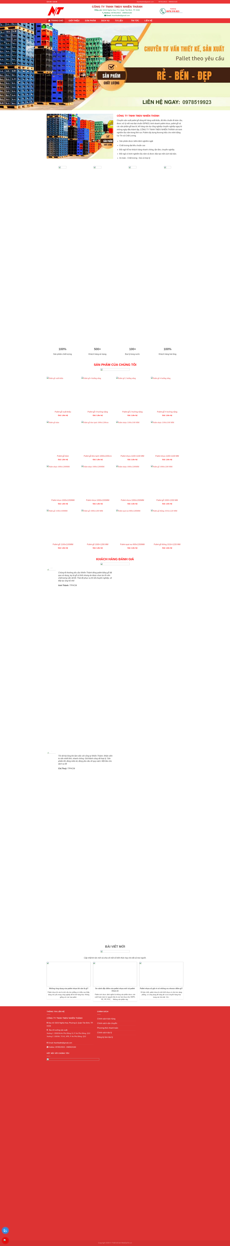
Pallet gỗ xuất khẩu (63, 412)
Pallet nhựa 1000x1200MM (63, 500)
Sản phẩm (90, 21)
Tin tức (135, 21)
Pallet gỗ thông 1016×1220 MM (167, 544)
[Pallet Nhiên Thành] (59, 11)
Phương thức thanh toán (107, 1028)
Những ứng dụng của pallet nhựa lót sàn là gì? (68, 989)
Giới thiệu (74, 21)
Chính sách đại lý (104, 1033)
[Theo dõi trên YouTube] (182, 2)
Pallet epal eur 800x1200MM (132, 544)
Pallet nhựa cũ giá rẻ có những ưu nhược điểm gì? (161, 989)
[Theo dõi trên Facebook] (180, 2)
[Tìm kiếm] (180, 21)
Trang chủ (57, 21)
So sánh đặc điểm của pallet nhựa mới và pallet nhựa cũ (115, 990)
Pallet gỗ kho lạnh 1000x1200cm (98, 456)
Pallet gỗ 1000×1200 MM (167, 500)
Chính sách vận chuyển (107, 1023)
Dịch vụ (105, 21)
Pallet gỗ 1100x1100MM (63, 544)
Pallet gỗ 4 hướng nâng (98, 412)
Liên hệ (148, 21)
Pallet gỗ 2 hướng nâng (132, 412)
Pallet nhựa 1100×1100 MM (132, 456)
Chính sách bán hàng (106, 1019)
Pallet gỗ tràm (63, 456)
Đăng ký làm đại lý (105, 1037)
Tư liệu (119, 21)
